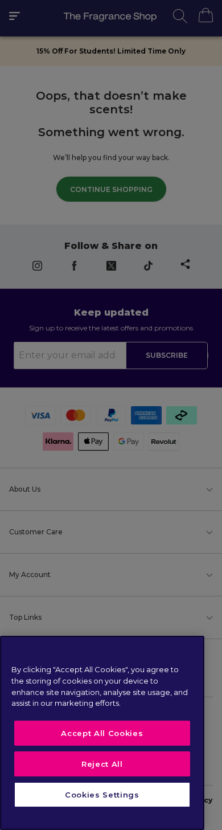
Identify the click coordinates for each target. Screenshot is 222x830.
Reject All (102, 763)
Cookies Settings (102, 794)
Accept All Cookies (102, 733)
